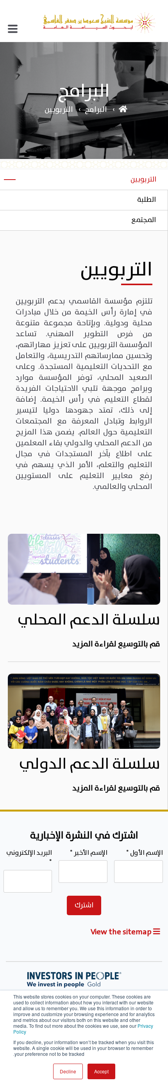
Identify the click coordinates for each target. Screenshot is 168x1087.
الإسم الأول (144, 853)
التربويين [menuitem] (143, 179)
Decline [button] (68, 1071)
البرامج (96, 110)
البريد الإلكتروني (29, 857)
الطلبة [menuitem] (146, 199)
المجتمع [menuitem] (143, 220)
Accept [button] (101, 1071)
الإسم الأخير (88, 853)
